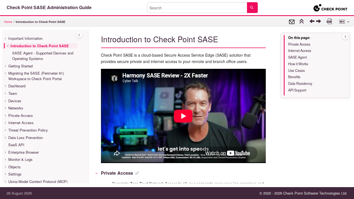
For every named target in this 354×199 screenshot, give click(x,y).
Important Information (25, 38)
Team (12, 93)
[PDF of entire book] (330, 22)
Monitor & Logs (20, 159)
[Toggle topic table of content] (345, 37)
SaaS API (16, 144)
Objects (14, 166)
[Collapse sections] (302, 22)
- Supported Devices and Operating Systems (42, 55)
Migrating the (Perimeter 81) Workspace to (36, 75)
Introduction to (40, 22)
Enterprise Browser (23, 152)
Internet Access (21, 122)
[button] (6, 38)
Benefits (294, 76)
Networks (15, 108)
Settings (15, 174)
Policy (28, 130)
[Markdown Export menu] (345, 22)
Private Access (20, 115)
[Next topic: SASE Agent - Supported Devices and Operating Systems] (319, 22)
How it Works (298, 63)
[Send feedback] (292, 22)
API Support (297, 90)
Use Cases (296, 70)
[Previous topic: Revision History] (313, 22)
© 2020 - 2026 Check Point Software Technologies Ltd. (303, 193)
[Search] (252, 7)
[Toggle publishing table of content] (79, 35)
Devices (14, 100)
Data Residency (300, 83)
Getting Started (20, 66)
